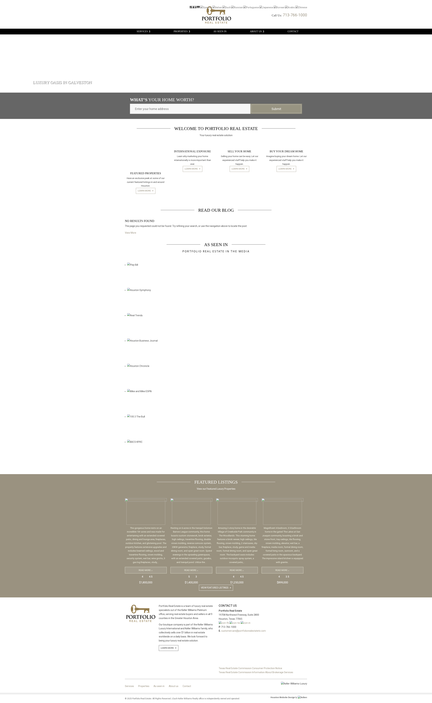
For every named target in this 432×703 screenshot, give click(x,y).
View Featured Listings (214, 587)
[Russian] (237, 7)
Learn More (144, 190)
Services (142, 31)
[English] (191, 7)
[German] (198, 7)
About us (256, 31)
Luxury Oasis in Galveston (62, 82)
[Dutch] (226, 7)
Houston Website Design (283, 697)
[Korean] (279, 7)
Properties (181, 31)
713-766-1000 (295, 15)
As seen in (219, 31)
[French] (194, 7)
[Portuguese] (251, 7)
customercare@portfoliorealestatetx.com (243, 630)
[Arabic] (290, 7)
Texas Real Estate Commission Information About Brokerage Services (256, 672)
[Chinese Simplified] (301, 7)
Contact (293, 31)
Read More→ (146, 570)
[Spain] (206, 7)
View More (130, 232)
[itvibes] (302, 697)
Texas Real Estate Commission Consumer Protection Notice (250, 668)
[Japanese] (266, 7)
